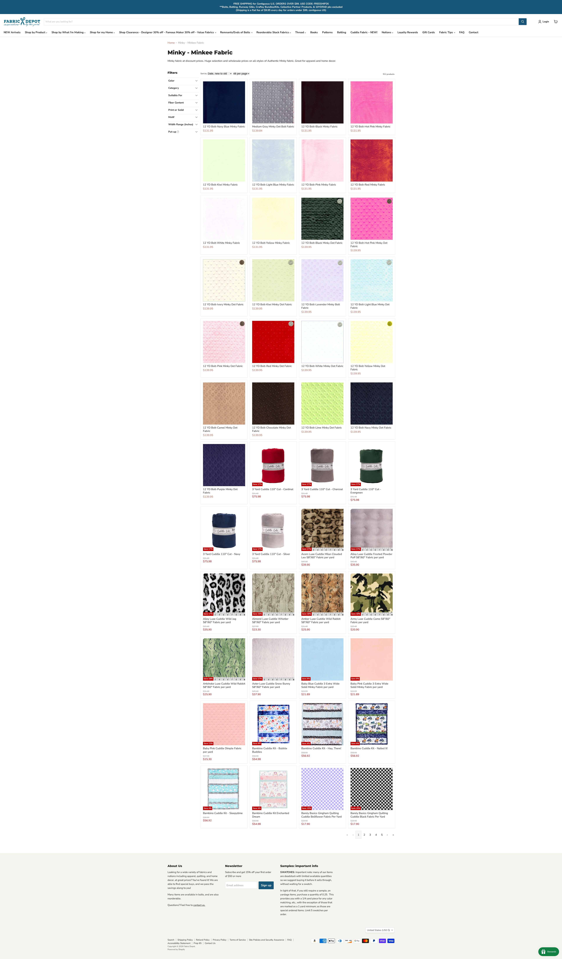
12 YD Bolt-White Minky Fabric (221, 243)
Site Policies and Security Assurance (266, 939)
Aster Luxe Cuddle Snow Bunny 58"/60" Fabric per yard (271, 685)
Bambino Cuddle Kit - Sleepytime (223, 813)
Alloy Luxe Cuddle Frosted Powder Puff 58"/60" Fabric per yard (371, 555)
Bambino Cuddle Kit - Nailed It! (369, 748)
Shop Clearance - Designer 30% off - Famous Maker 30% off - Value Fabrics (167, 32)
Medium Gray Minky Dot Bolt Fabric (273, 126)
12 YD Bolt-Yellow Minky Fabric (271, 243)
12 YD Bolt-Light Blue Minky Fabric (273, 184)
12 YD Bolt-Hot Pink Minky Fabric (370, 126)
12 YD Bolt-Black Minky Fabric (319, 126)
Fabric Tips (446, 32)
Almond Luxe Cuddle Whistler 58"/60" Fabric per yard (270, 620)
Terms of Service (238, 939)
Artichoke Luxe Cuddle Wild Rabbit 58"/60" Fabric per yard (224, 685)
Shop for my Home (102, 32)
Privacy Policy (219, 939)
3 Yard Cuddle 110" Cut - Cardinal (272, 489)
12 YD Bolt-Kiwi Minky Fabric (220, 184)
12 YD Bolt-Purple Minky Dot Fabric (220, 490)
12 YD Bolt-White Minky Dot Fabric (322, 366)
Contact (473, 32)
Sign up (266, 885)
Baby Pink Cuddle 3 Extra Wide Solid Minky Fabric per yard (369, 685)
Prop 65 (198, 943)
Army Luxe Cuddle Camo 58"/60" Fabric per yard (370, 620)
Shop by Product (35, 32)
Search (171, 939)
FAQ (461, 32)
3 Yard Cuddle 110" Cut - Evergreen (366, 490)
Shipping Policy (185, 939)
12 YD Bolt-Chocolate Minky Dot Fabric (271, 429)
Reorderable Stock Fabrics (273, 32)
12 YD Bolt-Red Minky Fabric (368, 184)
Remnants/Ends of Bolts (235, 32)
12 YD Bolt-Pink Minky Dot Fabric (223, 366)
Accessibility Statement (179, 943)
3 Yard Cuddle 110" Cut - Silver (271, 554)
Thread (300, 32)
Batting (341, 32)
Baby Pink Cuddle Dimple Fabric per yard (222, 750)
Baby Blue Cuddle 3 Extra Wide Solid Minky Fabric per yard (320, 685)
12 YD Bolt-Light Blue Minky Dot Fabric (370, 306)
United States (378, 930)
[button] (544, 21)
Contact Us (210, 943)
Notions (387, 32)
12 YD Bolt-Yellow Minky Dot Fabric (368, 367)
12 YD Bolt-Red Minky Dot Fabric (272, 366)
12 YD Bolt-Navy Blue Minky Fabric (224, 126)
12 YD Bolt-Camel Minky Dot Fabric (220, 429)
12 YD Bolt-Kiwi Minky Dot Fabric (272, 304)
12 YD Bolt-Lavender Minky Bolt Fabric (320, 306)
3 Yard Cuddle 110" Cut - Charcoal (322, 489)
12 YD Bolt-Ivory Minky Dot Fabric (223, 304)
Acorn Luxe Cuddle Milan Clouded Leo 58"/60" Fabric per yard (321, 555)
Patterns (327, 32)
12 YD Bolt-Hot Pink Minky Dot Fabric (369, 244)
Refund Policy (203, 939)
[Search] (523, 21)
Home (171, 42)
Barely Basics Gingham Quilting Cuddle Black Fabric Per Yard (369, 814)
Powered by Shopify (176, 949)
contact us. (199, 905)
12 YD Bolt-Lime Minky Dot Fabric (321, 427)
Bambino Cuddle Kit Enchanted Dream (270, 814)
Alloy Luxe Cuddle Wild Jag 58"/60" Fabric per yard (219, 620)
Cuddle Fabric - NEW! (364, 32)
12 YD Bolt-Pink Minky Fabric (318, 184)
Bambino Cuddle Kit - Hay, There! (321, 748)
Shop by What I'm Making (68, 32)
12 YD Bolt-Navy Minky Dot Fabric (371, 427)
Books (314, 32)
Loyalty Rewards (407, 32)
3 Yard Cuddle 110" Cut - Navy (221, 554)
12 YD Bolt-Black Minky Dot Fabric (321, 243)
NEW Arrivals (12, 32)
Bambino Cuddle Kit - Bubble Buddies (269, 750)
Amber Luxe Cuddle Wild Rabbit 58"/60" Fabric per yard (320, 620)
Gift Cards (428, 32)
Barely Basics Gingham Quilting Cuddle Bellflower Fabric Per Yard (321, 814)
